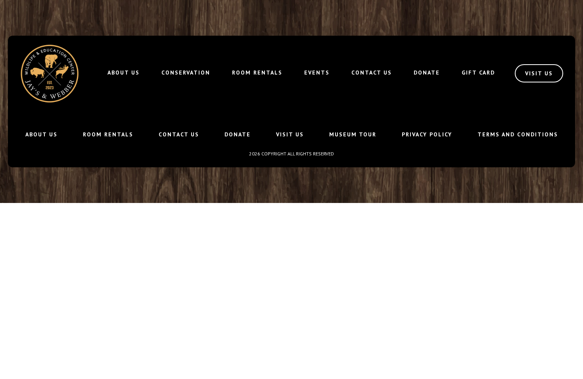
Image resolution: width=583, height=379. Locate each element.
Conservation (185, 72)
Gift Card (478, 72)
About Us (123, 72)
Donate (427, 72)
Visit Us (290, 134)
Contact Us (371, 72)
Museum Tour (352, 134)
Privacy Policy (427, 134)
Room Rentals (257, 72)
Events (317, 72)
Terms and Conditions (518, 134)
